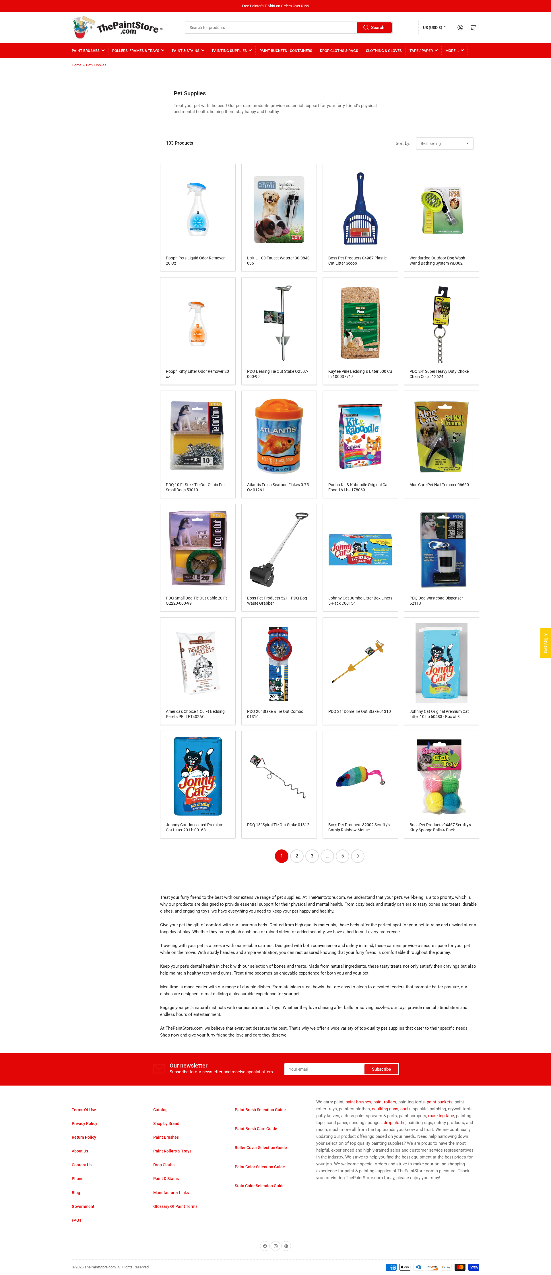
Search (377, 27)
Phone (78, 1178)
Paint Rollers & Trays (172, 1151)
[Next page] (358, 856)
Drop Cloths (163, 1165)
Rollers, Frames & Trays (135, 50)
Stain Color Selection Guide (260, 1185)
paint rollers (384, 1102)
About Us (80, 1151)
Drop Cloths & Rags (339, 50)
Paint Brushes (86, 50)
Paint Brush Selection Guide (260, 1109)
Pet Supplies (96, 65)
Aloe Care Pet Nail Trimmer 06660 (439, 484)
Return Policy (84, 1137)
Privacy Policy (84, 1123)
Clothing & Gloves (384, 50)
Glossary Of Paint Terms (175, 1206)
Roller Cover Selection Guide (261, 1147)
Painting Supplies (229, 50)
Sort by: (403, 143)
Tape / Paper (421, 50)
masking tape (441, 1115)
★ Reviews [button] (545, 642)
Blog (76, 1192)
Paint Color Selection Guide (260, 1167)
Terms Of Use (84, 1109)
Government (83, 1206)
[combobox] (289, 28)
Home (77, 65)
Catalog (160, 1109)
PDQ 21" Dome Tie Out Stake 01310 (359, 711)
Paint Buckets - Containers (285, 50)
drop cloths (395, 1122)
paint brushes (358, 1102)
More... (452, 50)
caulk (405, 1108)
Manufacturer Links (171, 1192)
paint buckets (440, 1102)
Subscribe (381, 1069)
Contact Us (82, 1165)
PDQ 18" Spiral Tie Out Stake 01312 (278, 824)
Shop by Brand (166, 1123)
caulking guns (385, 1108)
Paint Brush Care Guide (256, 1128)
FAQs (76, 1220)
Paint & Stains (185, 50)
